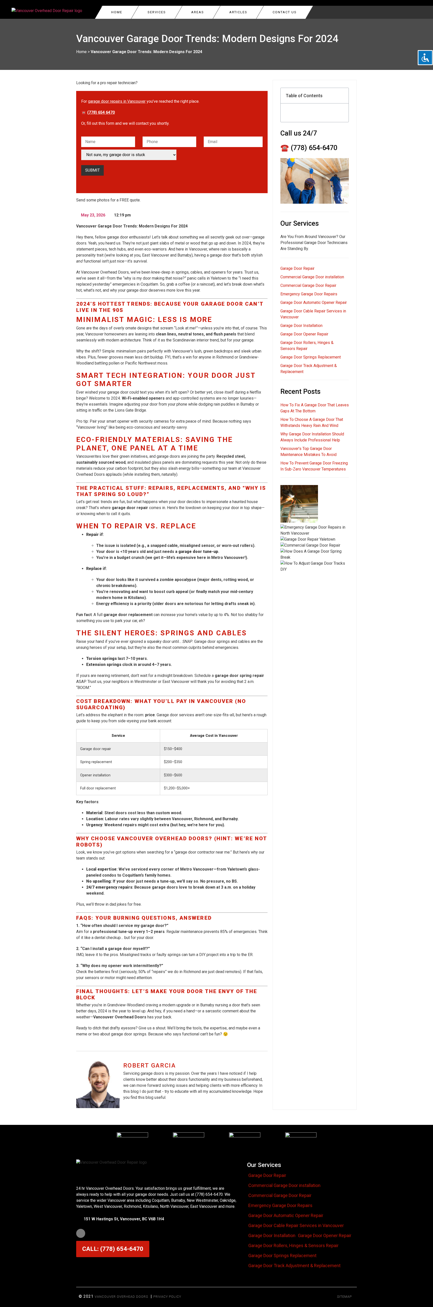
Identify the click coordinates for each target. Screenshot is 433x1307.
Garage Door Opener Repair (304, 334)
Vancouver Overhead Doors (121, 1296)
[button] (342, 96)
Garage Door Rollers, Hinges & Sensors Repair (293, 1245)
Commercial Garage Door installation (312, 277)
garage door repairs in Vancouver (117, 101)
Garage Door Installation (301, 325)
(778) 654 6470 (101, 112)
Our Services (264, 1165)
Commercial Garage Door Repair (308, 285)
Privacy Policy (167, 1296)
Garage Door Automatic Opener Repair (313, 302)
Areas (197, 12)
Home (116, 12)
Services (157, 12)
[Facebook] (80, 1233)
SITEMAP (344, 1296)
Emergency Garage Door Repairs (308, 294)
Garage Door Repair (297, 268)
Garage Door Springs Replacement (310, 357)
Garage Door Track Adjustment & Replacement (294, 1265)
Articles (238, 12)
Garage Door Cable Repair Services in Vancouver (296, 1225)
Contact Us (285, 12)
